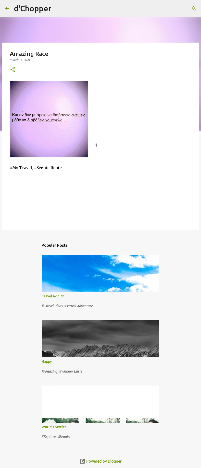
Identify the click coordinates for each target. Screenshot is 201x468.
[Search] (58, 8)
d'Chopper (32, 8)
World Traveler (54, 427)
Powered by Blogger (103, 461)
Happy (47, 361)
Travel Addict (53, 296)
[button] (13, 70)
